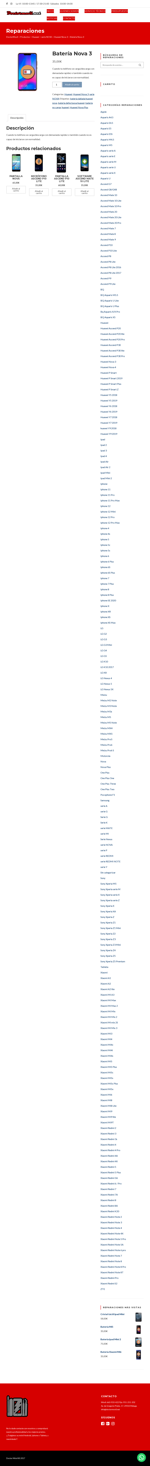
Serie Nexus (106, 839)
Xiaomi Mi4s (106, 1055)
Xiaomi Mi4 (106, 1039)
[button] (141, 1457)
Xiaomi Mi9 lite (108, 1116)
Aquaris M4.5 (107, 139)
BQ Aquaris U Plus (109, 306)
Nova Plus (105, 767)
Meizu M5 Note (108, 722)
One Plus (104, 772)
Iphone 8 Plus (107, 594)
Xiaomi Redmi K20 (109, 1211)
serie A (103, 805)
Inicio (50, 11)
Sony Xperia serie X (110, 894)
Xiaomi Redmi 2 (108, 1128)
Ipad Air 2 (105, 467)
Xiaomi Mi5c (106, 1072)
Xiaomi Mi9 (106, 1111)
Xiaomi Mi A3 (107, 994)
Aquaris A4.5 (106, 117)
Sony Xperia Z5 (108, 955)
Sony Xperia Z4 (108, 950)
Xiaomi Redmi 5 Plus (110, 1172)
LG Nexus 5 (106, 683)
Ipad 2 (103, 445)
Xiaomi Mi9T (107, 1122)
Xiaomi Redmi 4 (108, 1144)
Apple (103, 111)
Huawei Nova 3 (81, 94)
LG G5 (103, 656)
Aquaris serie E (107, 156)
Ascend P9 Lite (107, 283)
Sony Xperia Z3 (108, 939)
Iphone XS (105, 617)
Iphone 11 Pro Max (110, 500)
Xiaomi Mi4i (106, 1050)
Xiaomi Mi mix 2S (109, 1022)
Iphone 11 (105, 489)
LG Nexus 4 (106, 678)
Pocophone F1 (107, 794)
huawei (65, 107)
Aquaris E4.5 (106, 122)
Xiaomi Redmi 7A (109, 1194)
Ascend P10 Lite (108, 250)
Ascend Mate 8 (108, 233)
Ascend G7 (105, 184)
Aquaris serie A (108, 150)
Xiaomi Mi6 (106, 1094)
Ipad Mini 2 (106, 478)
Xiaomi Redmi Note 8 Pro (113, 1266)
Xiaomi (104, 972)
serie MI (104, 833)
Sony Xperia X (107, 905)
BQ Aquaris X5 (107, 317)
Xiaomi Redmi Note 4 (111, 1227)
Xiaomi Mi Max (108, 1000)
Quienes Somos (69, 11)
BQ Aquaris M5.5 (109, 295)
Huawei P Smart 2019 (111, 378)
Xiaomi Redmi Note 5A (111, 1244)
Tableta (104, 966)
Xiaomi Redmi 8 (108, 1200)
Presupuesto (119, 11)
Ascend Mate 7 (108, 228)
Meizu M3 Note (108, 706)
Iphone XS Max (108, 622)
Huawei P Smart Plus (110, 383)
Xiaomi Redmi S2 (108, 1283)
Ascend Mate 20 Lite (110, 217)
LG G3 (103, 639)
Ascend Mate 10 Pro (110, 206)
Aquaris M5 (106, 145)
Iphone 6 (104, 556)
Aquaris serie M (108, 161)
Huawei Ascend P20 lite (112, 333)
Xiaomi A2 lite (107, 989)
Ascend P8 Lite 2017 (110, 272)
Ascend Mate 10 (108, 195)
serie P (103, 850)
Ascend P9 (105, 278)
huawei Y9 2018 (108, 428)
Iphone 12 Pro (107, 517)
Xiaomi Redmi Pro (109, 1277)
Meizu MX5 (106, 733)
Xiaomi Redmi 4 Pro (110, 1150)
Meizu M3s (106, 711)
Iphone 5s (105, 550)
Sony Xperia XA (108, 911)
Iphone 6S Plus (107, 572)
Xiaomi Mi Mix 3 (108, 1028)
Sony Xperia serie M (110, 889)
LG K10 (104, 661)
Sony (102, 878)
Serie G (104, 817)
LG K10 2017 (107, 667)
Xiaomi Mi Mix (107, 1011)
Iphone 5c (105, 544)
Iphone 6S (105, 567)
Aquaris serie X (107, 172)
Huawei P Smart (108, 372)
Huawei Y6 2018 (108, 406)
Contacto (69, 18)
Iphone (103, 483)
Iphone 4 (104, 528)
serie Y (103, 867)
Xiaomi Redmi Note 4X (111, 1233)
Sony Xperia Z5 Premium (112, 961)
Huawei (68, 94)
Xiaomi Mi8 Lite (108, 1105)
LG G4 (103, 650)
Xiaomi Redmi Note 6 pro (113, 1250)
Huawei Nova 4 (108, 367)
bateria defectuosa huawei (71, 103)
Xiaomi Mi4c (106, 1044)
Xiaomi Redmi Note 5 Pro (113, 1239)
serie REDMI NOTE (110, 861)
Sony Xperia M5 (108, 883)
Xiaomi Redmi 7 (108, 1189)
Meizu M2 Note (108, 700)
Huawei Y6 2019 (108, 411)
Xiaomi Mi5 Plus (108, 1066)
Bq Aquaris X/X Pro (110, 311)
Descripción (16, 117)
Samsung (104, 800)
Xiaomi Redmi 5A (109, 1178)
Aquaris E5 (105, 128)
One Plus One (107, 778)
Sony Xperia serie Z (110, 900)
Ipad (102, 439)
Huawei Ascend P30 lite (112, 350)
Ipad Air (104, 461)
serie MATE (106, 828)
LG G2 (103, 633)
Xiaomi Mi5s (106, 1078)
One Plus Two (107, 789)
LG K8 (103, 672)
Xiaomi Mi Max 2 (109, 1005)
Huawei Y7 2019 (108, 422)
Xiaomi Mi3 (106, 1033)
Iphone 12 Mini (108, 511)
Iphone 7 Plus (107, 583)
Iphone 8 (104, 589)
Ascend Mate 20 (108, 211)
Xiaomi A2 (105, 983)
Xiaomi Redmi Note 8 (111, 1261)
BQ (102, 289)
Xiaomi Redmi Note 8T (111, 1272)
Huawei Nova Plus (79, 107)
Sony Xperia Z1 (108, 922)
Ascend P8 (105, 256)
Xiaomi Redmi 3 (108, 1133)
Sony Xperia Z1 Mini (110, 928)
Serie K (104, 822)
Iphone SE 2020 (108, 600)
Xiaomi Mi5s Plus (109, 1083)
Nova (103, 761)
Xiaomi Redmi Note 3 (111, 1222)
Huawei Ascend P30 (110, 345)
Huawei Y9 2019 (108, 433)
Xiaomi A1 (105, 978)
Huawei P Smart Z (109, 389)
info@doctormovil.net (110, 1409)
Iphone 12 (105, 506)
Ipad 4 (103, 456)
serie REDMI (106, 855)
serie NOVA (106, 844)
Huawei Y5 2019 (108, 400)
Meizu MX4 (106, 728)
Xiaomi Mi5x (106, 1089)
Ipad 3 (103, 450)
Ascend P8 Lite (107, 261)
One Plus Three (108, 783)
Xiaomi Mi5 (106, 1061)
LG (101, 628)
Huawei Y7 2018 (108, 417)
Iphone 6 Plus (107, 561)
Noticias (52, 18)
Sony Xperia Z (107, 917)
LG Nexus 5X (106, 689)
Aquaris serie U (108, 167)
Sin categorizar (108, 872)
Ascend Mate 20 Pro (110, 222)
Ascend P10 (106, 245)
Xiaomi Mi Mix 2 (108, 1016)
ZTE (102, 1289)
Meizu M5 (105, 717)
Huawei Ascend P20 (110, 328)
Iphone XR (105, 611)
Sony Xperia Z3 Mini (110, 944)
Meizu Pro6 (106, 744)
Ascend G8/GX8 (108, 189)
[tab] (17, 117)
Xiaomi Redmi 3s (108, 1139)
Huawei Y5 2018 (108, 395)
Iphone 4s (105, 533)
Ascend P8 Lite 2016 (110, 267)
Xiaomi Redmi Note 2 (111, 1216)
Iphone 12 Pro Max (110, 522)
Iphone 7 (104, 578)
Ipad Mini (105, 472)
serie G (104, 811)
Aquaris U (105, 178)
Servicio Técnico (95, 11)
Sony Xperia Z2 (108, 933)
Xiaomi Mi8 (106, 1100)
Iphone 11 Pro (107, 494)
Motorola (105, 755)
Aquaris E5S (106, 134)
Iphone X (104, 606)
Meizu (103, 694)
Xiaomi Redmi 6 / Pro (111, 1183)
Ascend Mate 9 (108, 239)
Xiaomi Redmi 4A (109, 1155)
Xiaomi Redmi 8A (109, 1205)
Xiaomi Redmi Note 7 (111, 1255)
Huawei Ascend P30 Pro (112, 356)
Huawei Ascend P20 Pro (112, 339)
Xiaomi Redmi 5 (108, 1166)
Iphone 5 (104, 539)
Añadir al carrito (72, 84)
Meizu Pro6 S (107, 750)
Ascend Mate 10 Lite (110, 200)
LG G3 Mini (106, 644)
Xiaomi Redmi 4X (109, 1161)
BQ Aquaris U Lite (109, 300)
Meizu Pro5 (106, 739)
